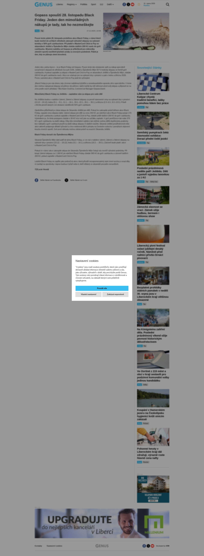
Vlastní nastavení (88, 294)
